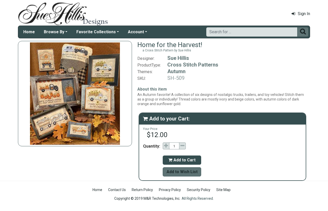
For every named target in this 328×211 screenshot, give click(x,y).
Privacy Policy (170, 190)
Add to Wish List (182, 171)
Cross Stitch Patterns (192, 65)
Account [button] (136, 31)
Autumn (176, 71)
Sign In (304, 13)
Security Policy (198, 190)
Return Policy (142, 190)
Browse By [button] (54, 31)
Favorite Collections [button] (96, 31)
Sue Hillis (178, 58)
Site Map (223, 190)
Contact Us (117, 190)
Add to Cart (182, 160)
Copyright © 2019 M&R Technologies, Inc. (147, 198)
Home (29, 31)
